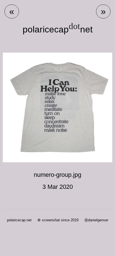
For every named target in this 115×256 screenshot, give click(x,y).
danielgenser (96, 220)
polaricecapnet (58, 29)
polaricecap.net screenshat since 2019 (42, 220)
